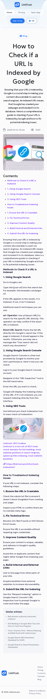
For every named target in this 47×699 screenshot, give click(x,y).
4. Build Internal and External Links (24, 228)
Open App (35, 12)
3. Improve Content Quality (21, 223)
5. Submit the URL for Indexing (22, 233)
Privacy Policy (35, 693)
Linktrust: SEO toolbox (14, 443)
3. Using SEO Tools (16, 199)
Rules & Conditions (37, 691)
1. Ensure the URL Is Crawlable (22, 212)
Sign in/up (17, 21)
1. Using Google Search (19, 188)
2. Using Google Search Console (23, 194)
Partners (41, 676)
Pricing (21, 12)
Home (9, 12)
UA (33, 21)
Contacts (41, 673)
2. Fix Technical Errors (18, 218)
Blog (39, 679)
